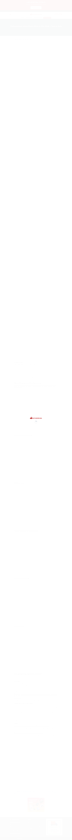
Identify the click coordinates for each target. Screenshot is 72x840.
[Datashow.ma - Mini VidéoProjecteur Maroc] (36, 418)
